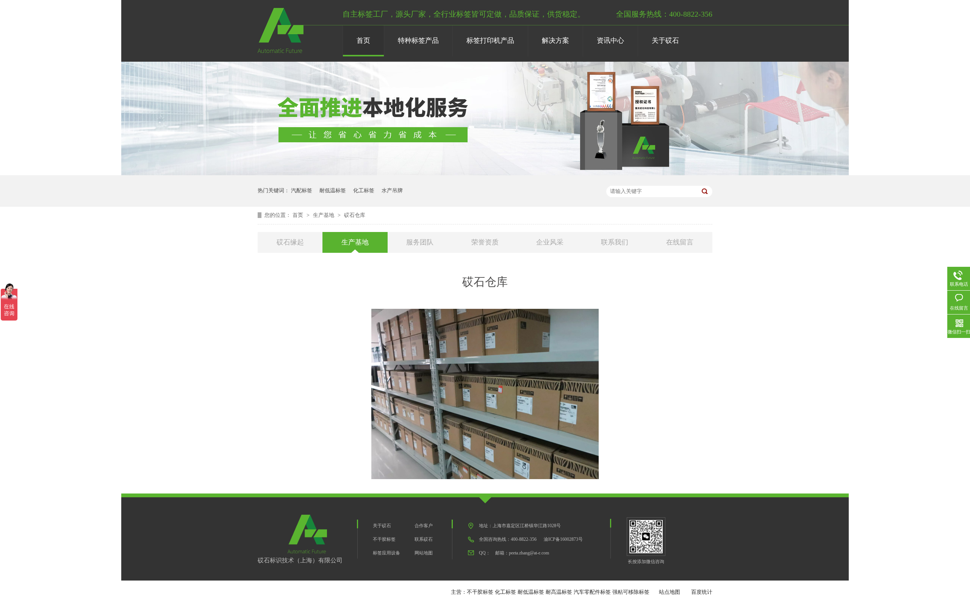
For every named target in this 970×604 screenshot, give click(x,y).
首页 (363, 40)
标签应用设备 (386, 553)
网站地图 (424, 553)
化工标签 (363, 190)
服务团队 (419, 242)
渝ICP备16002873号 (563, 539)
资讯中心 (610, 40)
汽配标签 (301, 190)
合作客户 (424, 525)
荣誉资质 (485, 242)
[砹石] (281, 51)
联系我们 (614, 242)
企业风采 (549, 242)
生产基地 (324, 215)
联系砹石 (424, 539)
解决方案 (555, 40)
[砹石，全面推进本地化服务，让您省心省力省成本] (485, 173)
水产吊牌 (392, 190)
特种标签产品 (418, 40)
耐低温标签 (332, 190)
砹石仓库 (354, 215)
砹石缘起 (290, 242)
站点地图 (669, 592)
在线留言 (679, 242)
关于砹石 (665, 40)
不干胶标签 (384, 539)
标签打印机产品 (490, 40)
